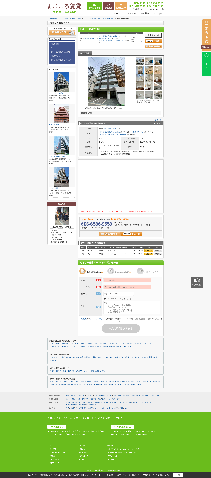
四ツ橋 (111, 381)
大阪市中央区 (75, 347)
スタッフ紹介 (83, 452)
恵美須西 (87, 357)
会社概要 (53, 449)
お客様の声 (82, 446)
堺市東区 (98, 347)
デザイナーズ (112, 456)
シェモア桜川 (53, 188)
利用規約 (84, 319)
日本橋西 (143, 357)
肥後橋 (139, 384)
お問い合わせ (83, 449)
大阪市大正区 (92, 343)
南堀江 (73, 399)
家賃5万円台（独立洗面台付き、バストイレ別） (124, 449)
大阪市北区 (65, 347)
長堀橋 (58, 384)
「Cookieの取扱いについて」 (146, 475)
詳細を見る (149, 250)
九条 (106, 381)
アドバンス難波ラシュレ (57, 156)
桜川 (93, 38)
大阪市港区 (83, 343)
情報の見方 (159, 120)
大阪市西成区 (138, 343)
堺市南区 (112, 347)
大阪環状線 (102, 38)
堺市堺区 (84, 347)
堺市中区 (91, 347)
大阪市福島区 (64, 343)
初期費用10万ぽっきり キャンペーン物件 (121, 452)
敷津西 (68, 357)
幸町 (59, 357)
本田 (88, 399)
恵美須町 (79, 371)
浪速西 (136, 357)
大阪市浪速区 (88, 38)
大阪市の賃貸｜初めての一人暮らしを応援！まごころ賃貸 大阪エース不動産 (85, 418)
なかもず (128, 408)
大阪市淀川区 (148, 343)
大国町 (69, 371)
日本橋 (93, 357)
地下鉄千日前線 (81, 402)
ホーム (52, 446)
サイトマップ (54, 459)
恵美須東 (53, 360)
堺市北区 (119, 347)
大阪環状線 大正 (56, 56)
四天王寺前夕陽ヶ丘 (129, 384)
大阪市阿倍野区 (126, 343)
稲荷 (81, 357)
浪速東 (106, 357)
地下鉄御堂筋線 (125, 402)
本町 (159, 381)
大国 (55, 357)
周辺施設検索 (83, 456)
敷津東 (127, 357)
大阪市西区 (74, 343)
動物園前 (99, 384)
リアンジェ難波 (54, 125)
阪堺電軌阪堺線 (92, 405)
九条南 (105, 399)
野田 (81, 384)
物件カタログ (54, 463)
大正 (108, 38)
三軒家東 (112, 399)
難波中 (117, 357)
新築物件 (110, 446)
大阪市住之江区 (55, 347)
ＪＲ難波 (63, 371)
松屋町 (105, 384)
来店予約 (82, 459)
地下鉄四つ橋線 (71, 405)
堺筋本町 (92, 384)
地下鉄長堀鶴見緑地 (105, 36)
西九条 (63, 384)
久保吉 (155, 357)
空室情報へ (153, 35)
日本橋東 (100, 357)
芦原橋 (52, 371)
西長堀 (115, 36)
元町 (73, 357)
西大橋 (101, 381)
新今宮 (76, 384)
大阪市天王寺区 (103, 343)
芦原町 (102, 371)
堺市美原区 (127, 347)
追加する (158, 250)
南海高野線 (70, 402)
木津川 (149, 357)
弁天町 (149, 381)
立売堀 (93, 399)
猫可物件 (110, 459)
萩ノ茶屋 (118, 384)
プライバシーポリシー (97, 319)
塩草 (63, 357)
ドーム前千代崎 (118, 40)
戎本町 (111, 357)
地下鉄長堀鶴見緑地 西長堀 (60, 52)
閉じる (178, 475)
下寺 (77, 357)
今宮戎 (91, 371)
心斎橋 (138, 381)
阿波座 (128, 381)
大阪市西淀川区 (115, 343)
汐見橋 (97, 371)
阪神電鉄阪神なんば (111, 402)
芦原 (122, 357)
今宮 (57, 371)
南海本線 (82, 405)
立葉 (131, 357)
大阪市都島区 (54, 343)
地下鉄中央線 (147, 402)
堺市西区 (105, 347)
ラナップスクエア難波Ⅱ (57, 93)
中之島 (86, 384)
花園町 (111, 384)
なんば (86, 371)
